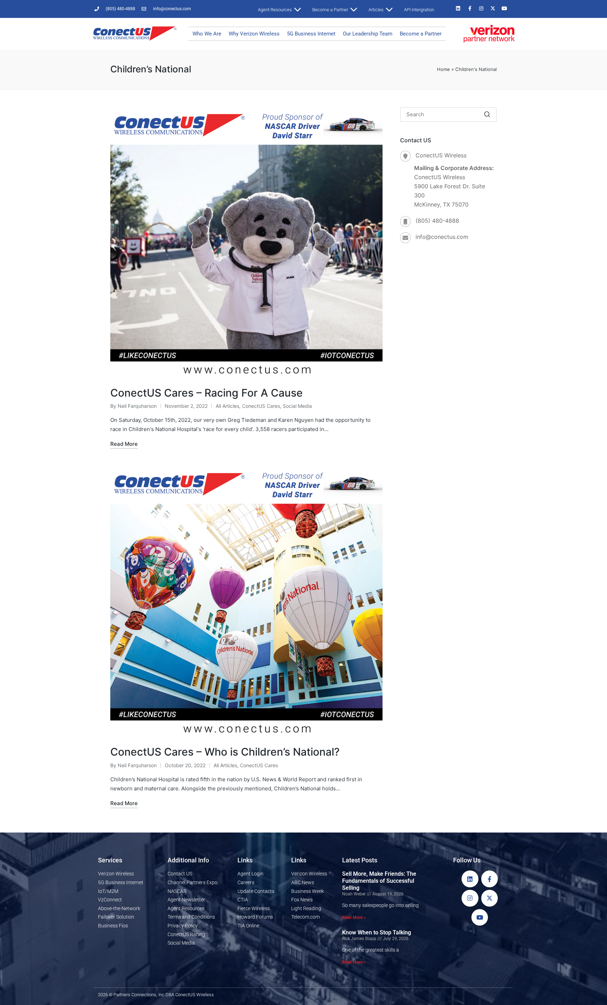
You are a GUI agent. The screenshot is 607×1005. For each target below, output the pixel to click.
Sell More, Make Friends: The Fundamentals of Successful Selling (379, 880)
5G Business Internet (311, 34)
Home (443, 69)
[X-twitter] (493, 8)
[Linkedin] (458, 8)
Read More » (354, 917)
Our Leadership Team (367, 34)
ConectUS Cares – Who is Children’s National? (225, 751)
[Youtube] (504, 8)
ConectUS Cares (261, 406)
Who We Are (206, 34)
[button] (487, 114)
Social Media (297, 406)
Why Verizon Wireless (254, 34)
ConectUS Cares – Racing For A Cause (206, 392)
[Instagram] (481, 8)
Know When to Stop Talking (376, 932)
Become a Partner (421, 34)
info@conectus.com (442, 236)
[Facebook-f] (470, 8)
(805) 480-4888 (437, 220)
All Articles (227, 406)
